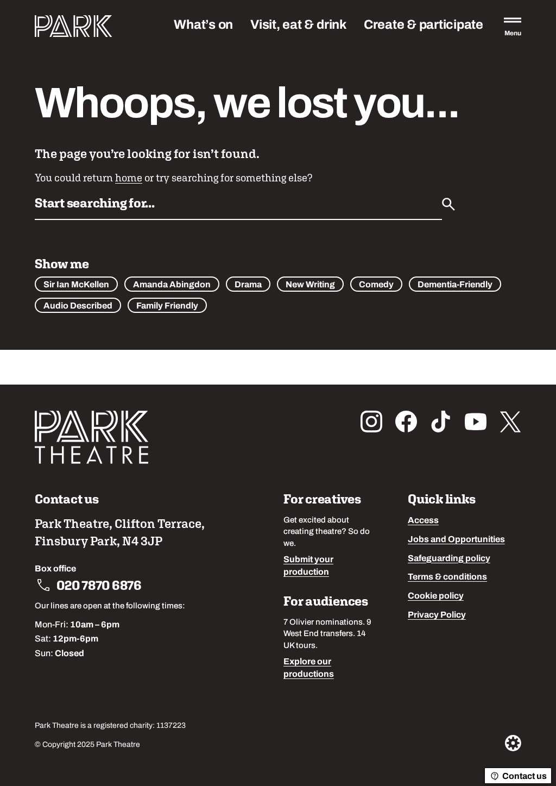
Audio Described (77, 306)
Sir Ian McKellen (76, 285)
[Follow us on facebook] (406, 421)
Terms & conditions (447, 577)
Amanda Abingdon (172, 285)
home (128, 178)
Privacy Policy (437, 615)
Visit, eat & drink (298, 25)
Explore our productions (308, 668)
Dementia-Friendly (455, 285)
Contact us (524, 776)
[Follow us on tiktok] (441, 421)
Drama (248, 285)
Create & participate (423, 25)
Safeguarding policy (449, 559)
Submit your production (308, 566)
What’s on (203, 25)
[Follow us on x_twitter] (510, 421)
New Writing (310, 285)
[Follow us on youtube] (475, 421)
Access (423, 521)
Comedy (376, 285)
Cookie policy (436, 596)
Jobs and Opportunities (456, 540)
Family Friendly (167, 306)
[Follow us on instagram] (371, 421)
